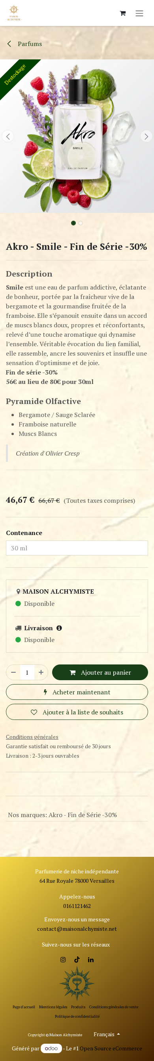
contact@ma (53, 928)
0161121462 (77, 906)
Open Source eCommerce (111, 1048)
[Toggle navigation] (139, 13)
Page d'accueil (24, 1006)
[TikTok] (77, 959)
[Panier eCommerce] (122, 13)
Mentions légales (53, 1006)
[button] (7, 136)
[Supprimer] (13, 672)
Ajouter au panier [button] (105, 672)
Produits (78, 1006)
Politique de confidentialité (77, 1016)
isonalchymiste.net (93, 928)
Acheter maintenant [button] (81, 692)
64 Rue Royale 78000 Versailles (77, 880)
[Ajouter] (41, 672)
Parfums (29, 43)
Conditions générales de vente (113, 1006)
